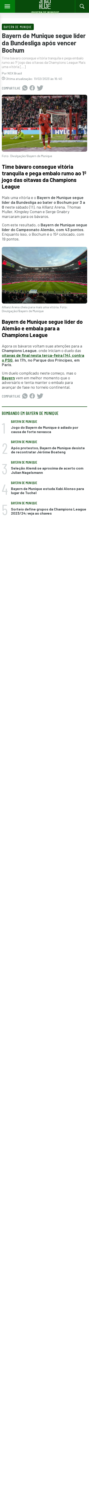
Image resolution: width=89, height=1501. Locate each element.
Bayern (8, 377)
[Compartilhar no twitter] (40, 88)
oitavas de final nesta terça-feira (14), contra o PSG (43, 357)
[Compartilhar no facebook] (32, 88)
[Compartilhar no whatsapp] (25, 88)
